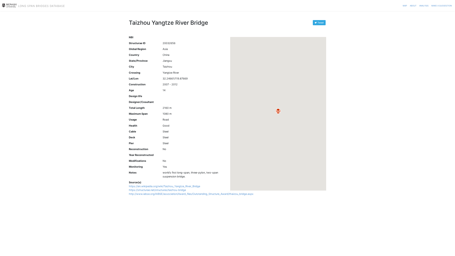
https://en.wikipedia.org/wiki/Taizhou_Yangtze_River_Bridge (164, 186)
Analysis (424, 5)
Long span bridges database (41, 5)
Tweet (320, 22)
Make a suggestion (441, 5)
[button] (278, 111)
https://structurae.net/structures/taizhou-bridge (157, 189)
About (413, 5)
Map (405, 5)
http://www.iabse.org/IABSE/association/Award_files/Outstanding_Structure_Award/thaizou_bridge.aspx (191, 193)
